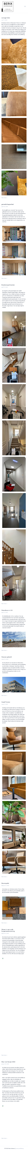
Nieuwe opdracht (6, 657)
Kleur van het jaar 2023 (8, 1062)
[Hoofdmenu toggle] (25, 6)
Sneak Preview (5, 702)
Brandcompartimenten (8, 285)
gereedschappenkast (7, 204)
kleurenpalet (5, 883)
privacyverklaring (20, 1148)
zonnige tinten (5, 18)
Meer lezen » (4, 197)
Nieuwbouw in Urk (6, 610)
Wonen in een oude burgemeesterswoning (8, 930)
